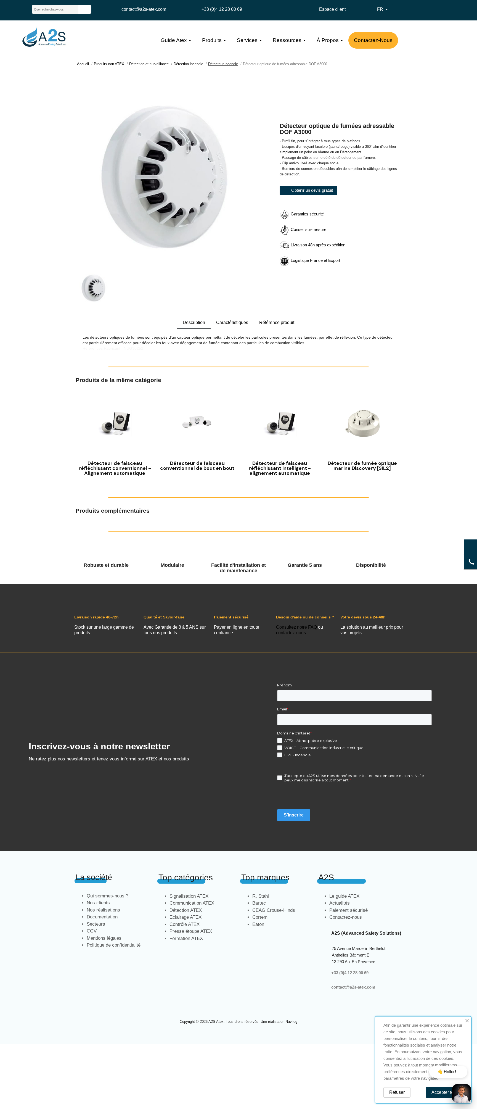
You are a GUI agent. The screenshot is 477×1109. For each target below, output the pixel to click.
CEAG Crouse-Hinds (273, 910)
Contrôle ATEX (184, 924)
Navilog (291, 1022)
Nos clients (98, 902)
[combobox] (51, 9)
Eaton (258, 924)
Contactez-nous (345, 917)
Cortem (259, 917)
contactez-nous (291, 632)
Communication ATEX (191, 903)
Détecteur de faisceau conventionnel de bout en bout (197, 465)
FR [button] (383, 9)
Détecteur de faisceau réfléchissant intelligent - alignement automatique (280, 468)
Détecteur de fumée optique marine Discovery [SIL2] (362, 465)
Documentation (102, 917)
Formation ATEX (186, 938)
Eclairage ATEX (185, 917)
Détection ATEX (185, 910)
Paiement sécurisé (348, 910)
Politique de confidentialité (114, 945)
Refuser (397, 1092)
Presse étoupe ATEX (190, 931)
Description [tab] (194, 322)
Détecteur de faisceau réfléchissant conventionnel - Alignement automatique (115, 468)
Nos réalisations (103, 910)
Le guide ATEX (344, 896)
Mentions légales (104, 938)
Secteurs (96, 924)
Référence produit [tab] (276, 322)
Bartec (259, 903)
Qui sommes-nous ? (107, 896)
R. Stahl (260, 896)
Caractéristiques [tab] (232, 322)
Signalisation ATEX (188, 896)
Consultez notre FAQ (296, 627)
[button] (81, 433)
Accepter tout (444, 1092)
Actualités (339, 903)
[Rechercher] (84, 9)
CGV (92, 931)
